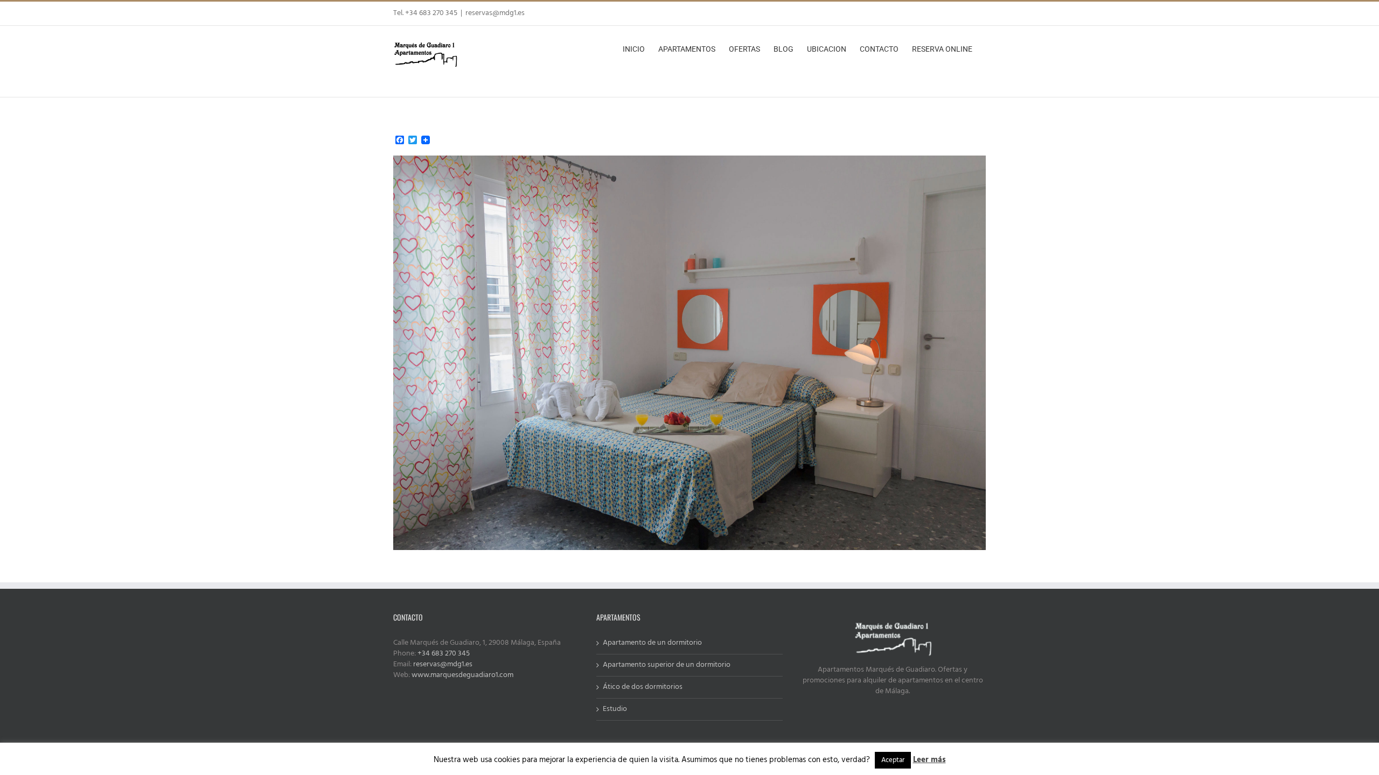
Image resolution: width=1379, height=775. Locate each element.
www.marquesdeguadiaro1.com (462, 675)
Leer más (929, 759)
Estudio (615, 709)
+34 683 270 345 (443, 653)
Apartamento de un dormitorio (652, 643)
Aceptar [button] (892, 760)
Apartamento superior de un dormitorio (666, 665)
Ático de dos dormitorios (642, 687)
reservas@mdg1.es (495, 13)
